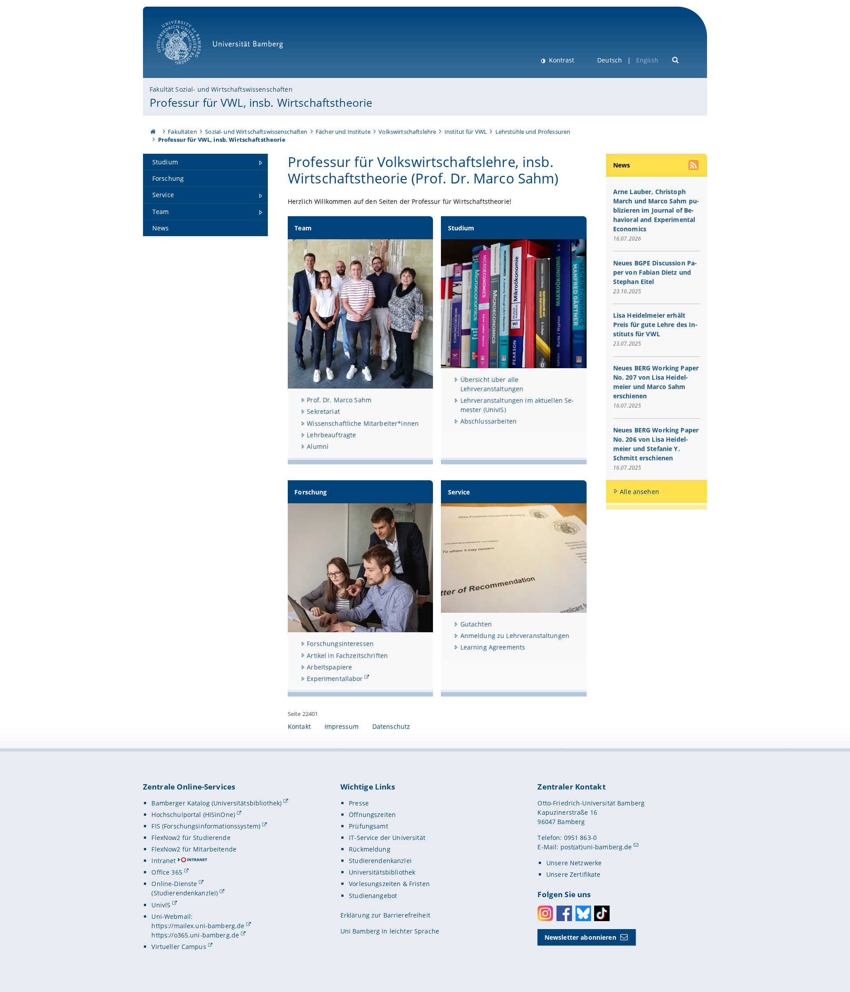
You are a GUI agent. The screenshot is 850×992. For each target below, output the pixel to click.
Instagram (545, 913)
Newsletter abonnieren (580, 937)
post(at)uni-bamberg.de (596, 847)
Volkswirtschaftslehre (407, 132)
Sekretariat (323, 411)
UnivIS (160, 905)
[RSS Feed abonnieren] (694, 166)
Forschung (310, 492)
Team (303, 228)
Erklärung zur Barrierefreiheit (385, 915)
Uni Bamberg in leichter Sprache (389, 931)
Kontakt (299, 726)
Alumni (317, 446)
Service (459, 492)
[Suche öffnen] (676, 59)
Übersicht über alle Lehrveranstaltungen (492, 384)
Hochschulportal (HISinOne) (193, 814)
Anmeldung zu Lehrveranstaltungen (514, 635)
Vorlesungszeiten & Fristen (389, 883)
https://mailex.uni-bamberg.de (197, 926)
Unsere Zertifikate (573, 874)
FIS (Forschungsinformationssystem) (205, 826)
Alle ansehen (639, 491)
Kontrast (560, 60)
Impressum (342, 726)
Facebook (564, 913)
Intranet (163, 860)
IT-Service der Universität (387, 837)
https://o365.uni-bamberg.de (195, 935)
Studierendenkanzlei (380, 860)
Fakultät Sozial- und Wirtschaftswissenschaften (221, 89)
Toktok (602, 913)
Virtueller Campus (178, 946)
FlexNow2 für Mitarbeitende (193, 849)
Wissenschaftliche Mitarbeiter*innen (363, 423)
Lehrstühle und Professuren (533, 132)
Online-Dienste (174, 883)
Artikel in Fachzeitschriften (347, 655)
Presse (359, 803)
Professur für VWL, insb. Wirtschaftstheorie (261, 102)
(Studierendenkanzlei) (184, 893)
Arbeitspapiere (329, 667)
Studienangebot (373, 895)
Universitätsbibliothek (382, 872)
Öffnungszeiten (372, 814)
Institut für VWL (465, 132)
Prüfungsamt (368, 826)
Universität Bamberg (188, 69)
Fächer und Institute (343, 132)
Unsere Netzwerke (574, 863)
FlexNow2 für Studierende (190, 837)
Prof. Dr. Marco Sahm (339, 400)
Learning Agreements (492, 647)
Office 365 (166, 872)
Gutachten (476, 624)
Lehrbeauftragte (331, 435)
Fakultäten (182, 132)
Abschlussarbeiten (488, 421)
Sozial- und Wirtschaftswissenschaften (256, 132)
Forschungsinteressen (340, 643)
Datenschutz (391, 726)
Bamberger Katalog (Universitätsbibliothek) (216, 803)
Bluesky (583, 913)
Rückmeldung (369, 849)
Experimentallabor (335, 678)
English (647, 60)
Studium (461, 228)
